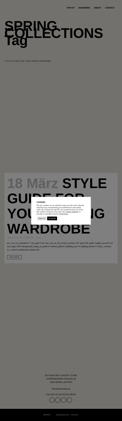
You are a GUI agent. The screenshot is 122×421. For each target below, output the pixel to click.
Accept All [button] (52, 218)
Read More (63, 214)
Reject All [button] (42, 218)
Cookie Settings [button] (72, 212)
